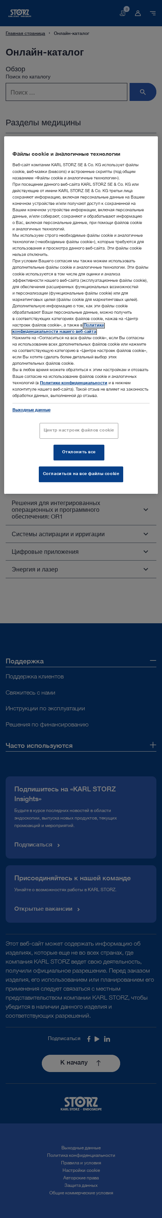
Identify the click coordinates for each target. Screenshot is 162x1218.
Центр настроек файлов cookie (79, 431)
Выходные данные (31, 410)
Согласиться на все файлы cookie (81, 474)
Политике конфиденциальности (73, 383)
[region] (81, 315)
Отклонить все (79, 452)
